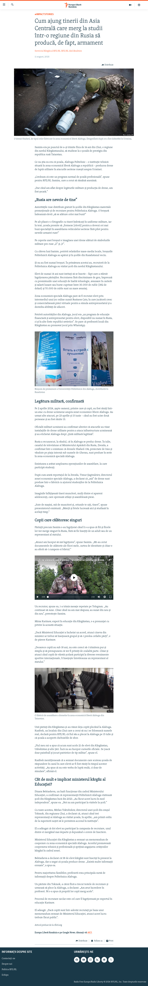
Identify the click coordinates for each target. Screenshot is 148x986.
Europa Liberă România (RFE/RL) (56, 564)
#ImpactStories (44, 14)
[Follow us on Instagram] (90, 960)
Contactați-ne (8, 959)
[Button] (107, 65)
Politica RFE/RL (9, 970)
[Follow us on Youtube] (83, 960)
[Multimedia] (130, 5)
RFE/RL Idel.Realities (71, 51)
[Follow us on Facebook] (76, 960)
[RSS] (97, 960)
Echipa (5, 975)
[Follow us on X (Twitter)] (111, 960)
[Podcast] (139, 5)
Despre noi (7, 964)
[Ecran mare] (110, 597)
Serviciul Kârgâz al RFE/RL (48, 51)
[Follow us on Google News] (104, 960)
